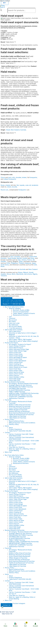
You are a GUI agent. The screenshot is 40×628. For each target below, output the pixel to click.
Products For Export (11, 343)
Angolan (3, 274)
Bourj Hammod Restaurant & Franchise (22, 413)
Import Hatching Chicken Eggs (19, 349)
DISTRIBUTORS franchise (17, 388)
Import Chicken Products (17, 346)
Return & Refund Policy (16, 421)
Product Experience (15, 429)
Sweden (3, 261)
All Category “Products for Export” (20, 344)
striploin (7, 185)
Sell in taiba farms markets (13, 330)
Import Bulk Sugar (15, 378)
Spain (21, 261)
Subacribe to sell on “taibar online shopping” (23, 341)
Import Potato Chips (15, 370)
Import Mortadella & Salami (18, 357)
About (11, 427)
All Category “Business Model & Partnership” (23, 383)
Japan (34, 263)
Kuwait (25, 258)
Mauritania (19, 274)
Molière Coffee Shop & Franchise (20, 405)
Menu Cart (8, 452)
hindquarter (22, 190)
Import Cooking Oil (15, 364)
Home (7, 426)
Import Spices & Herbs (16, 365)
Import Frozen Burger (16, 356)
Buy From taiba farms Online (14, 307)
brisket (24, 177)
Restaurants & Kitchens (21, 315)
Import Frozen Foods (15, 354)
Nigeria (35, 274)
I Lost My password (15, 328)
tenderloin (35, 185)
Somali (31, 272)
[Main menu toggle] (4, 3)
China (8, 263)
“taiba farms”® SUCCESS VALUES (20, 431)
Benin (13, 274)
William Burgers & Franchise (18, 409)
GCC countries (15, 256)
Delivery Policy (14, 424)
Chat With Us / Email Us (17, 447)
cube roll (28, 185)
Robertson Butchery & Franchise (19, 406)
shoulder (18, 177)
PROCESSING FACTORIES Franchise (21, 387)
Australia (23, 130)
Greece (24, 260)
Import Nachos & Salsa (16, 372)
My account (13, 320)
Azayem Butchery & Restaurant (19, 411)
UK (34, 260)
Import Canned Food (15, 362)
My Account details (15, 326)
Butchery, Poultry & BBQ (21, 310)
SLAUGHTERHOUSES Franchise (19, 390)
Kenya (9, 274)
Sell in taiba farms (15, 331)
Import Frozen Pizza (15, 359)
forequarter (33, 177)
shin (13, 177)
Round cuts (4, 190)
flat (18, 185)
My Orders (12, 321)
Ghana (20, 272)
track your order (14, 323)
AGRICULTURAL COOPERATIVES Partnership (24, 393)
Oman (32, 258)
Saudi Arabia (12, 258)
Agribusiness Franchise (16, 398)
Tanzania (4, 275)
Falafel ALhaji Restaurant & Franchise (21, 414)
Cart (10, 316)
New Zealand (15, 130)
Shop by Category (15, 308)
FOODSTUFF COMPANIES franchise (21, 396)
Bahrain (19, 258)
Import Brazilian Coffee (16, 377)
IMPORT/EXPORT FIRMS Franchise (20, 395)
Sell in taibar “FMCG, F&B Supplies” (20, 339)
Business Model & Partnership (14, 382)
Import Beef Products (16, 347)
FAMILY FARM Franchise (17, 392)
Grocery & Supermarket (21, 312)
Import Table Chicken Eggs (18, 351)
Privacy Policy (9, 419)
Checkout (12, 318)
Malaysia (28, 263)
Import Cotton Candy (16, 374)
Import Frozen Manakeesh (17, 361)
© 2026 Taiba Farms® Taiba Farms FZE (7, 613)
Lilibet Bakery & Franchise (17, 416)
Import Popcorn (14, 375)
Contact (7, 432)
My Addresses (13, 325)
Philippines (14, 263)
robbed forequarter (10, 179)
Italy (19, 260)
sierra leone (28, 274)
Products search (4, 10)
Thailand (21, 263)
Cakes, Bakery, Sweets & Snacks (24, 313)
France (29, 260)
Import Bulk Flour (14, 380)
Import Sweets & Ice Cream (18, 367)
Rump (3, 185)
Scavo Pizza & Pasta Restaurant (19, 408)
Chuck (3, 177)
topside (22, 185)
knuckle (14, 187)
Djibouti (25, 272)
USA (35, 265)
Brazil (8, 130)
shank (9, 187)
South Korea (5, 265)
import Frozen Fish (15, 352)
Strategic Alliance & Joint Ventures (20, 385)
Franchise (8, 400)
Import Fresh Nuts (15, 369)
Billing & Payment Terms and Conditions (22, 423)
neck (9, 177)
